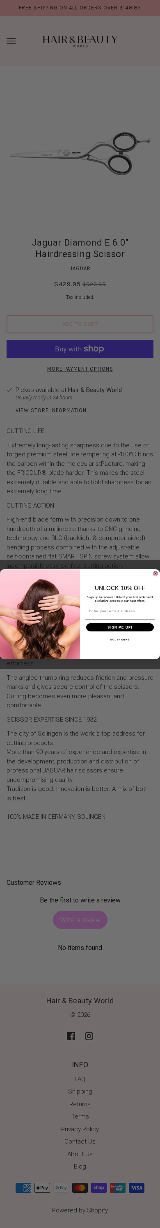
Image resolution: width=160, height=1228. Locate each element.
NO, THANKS (120, 639)
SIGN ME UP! (120, 627)
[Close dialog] (155, 573)
